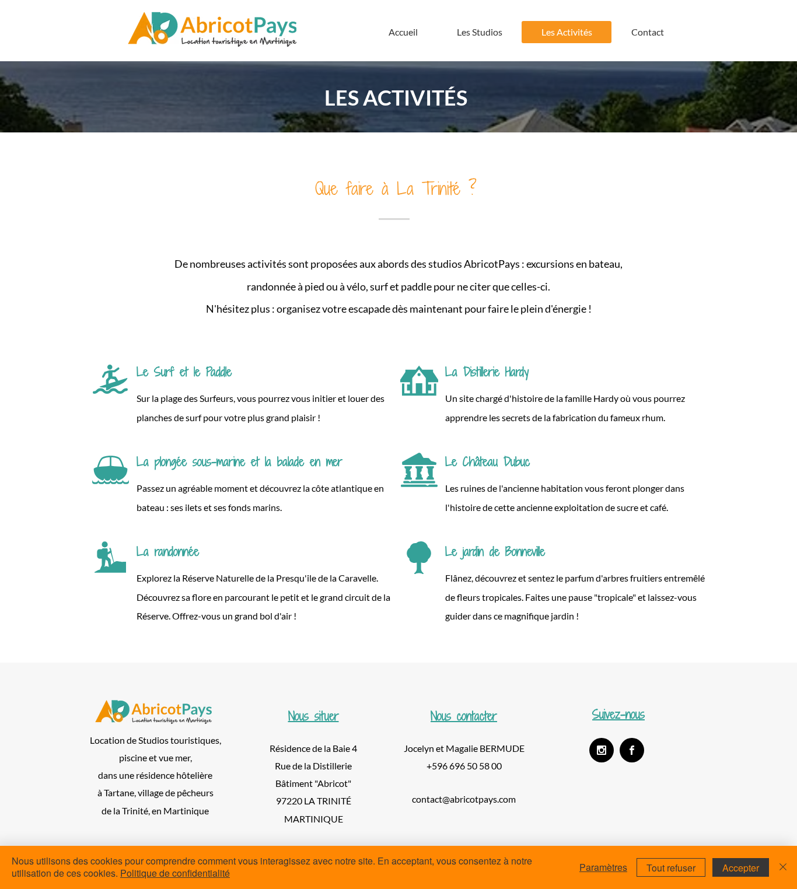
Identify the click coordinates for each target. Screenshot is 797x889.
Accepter (740, 867)
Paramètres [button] (603, 867)
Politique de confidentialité (175, 873)
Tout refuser (670, 867)
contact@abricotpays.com (464, 798)
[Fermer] (783, 867)
